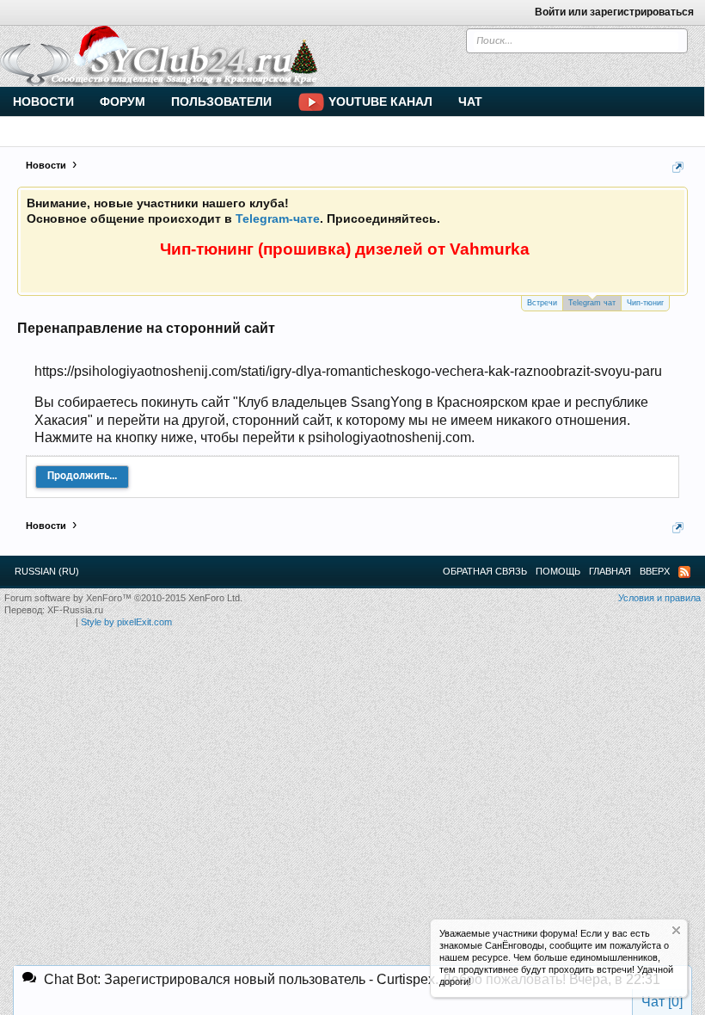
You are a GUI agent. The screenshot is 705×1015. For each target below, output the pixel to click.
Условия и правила (659, 598)
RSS (684, 572)
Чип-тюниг (645, 302)
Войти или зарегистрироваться (614, 12)
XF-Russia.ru (75, 610)
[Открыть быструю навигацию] (678, 167)
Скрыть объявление (676, 930)
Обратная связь (485, 571)
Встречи (542, 302)
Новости (43, 101)
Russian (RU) (47, 571)
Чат (470, 101)
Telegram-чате (278, 218)
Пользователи (221, 101)
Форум (122, 101)
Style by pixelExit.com (126, 622)
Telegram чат (592, 302)
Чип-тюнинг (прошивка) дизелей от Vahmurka (345, 249)
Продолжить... (82, 476)
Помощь (558, 571)
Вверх (655, 571)
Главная (610, 571)
